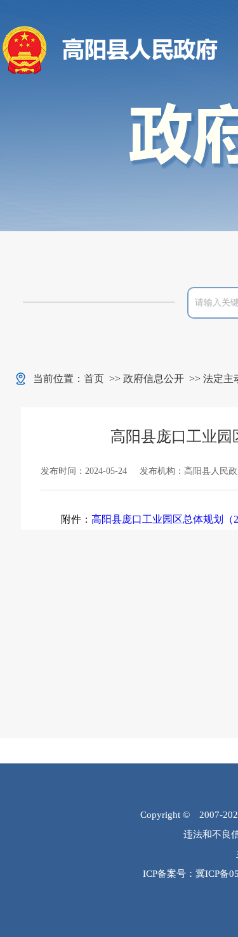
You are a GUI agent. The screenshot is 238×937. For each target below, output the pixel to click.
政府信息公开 (153, 378)
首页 (94, 378)
